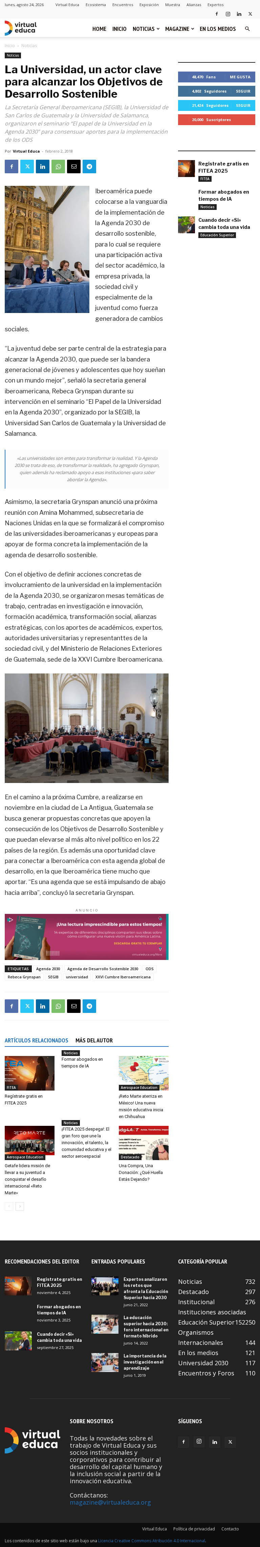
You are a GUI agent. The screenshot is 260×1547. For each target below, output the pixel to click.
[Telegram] (89, 166)
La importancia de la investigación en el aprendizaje (145, 1362)
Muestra (172, 4)
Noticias (144, 29)
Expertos (215, 4)
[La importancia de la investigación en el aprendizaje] (104, 1362)
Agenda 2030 (48, 968)
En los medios (218, 29)
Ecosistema (96, 4)
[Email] (74, 166)
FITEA (11, 1087)
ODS (150, 968)
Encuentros (122, 4)
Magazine (177, 29)
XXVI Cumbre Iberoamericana (123, 976)
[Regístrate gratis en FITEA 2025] (30, 1073)
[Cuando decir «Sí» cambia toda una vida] (186, 224)
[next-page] (20, 1206)
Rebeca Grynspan (24, 976)
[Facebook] (217, 13)
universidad (77, 976)
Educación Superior (217, 235)
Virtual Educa (67, 4)
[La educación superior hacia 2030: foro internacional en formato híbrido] (104, 1324)
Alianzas (194, 4)
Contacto (230, 1529)
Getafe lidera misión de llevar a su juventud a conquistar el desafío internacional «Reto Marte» (27, 1179)
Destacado (130, 1157)
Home (99, 29)
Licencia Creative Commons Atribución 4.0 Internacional (151, 1541)
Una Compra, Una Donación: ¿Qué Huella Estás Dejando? (141, 1172)
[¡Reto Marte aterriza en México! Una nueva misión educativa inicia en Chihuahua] (144, 1073)
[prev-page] (9, 1206)
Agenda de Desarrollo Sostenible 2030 (102, 968)
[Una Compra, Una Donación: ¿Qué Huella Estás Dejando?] (144, 1143)
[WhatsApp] (58, 166)
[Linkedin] (239, 13)
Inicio (119, 29)
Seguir (243, 91)
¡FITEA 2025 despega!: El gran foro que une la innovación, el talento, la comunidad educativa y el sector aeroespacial (86, 1143)
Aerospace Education (139, 1087)
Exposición (149, 4)
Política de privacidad (194, 1529)
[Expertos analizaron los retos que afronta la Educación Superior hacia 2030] (104, 1285)
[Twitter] (250, 13)
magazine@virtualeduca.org (110, 1502)
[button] (247, 28)
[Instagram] (228, 13)
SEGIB (53, 976)
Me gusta (240, 76)
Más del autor (94, 1040)
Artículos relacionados (36, 1040)
